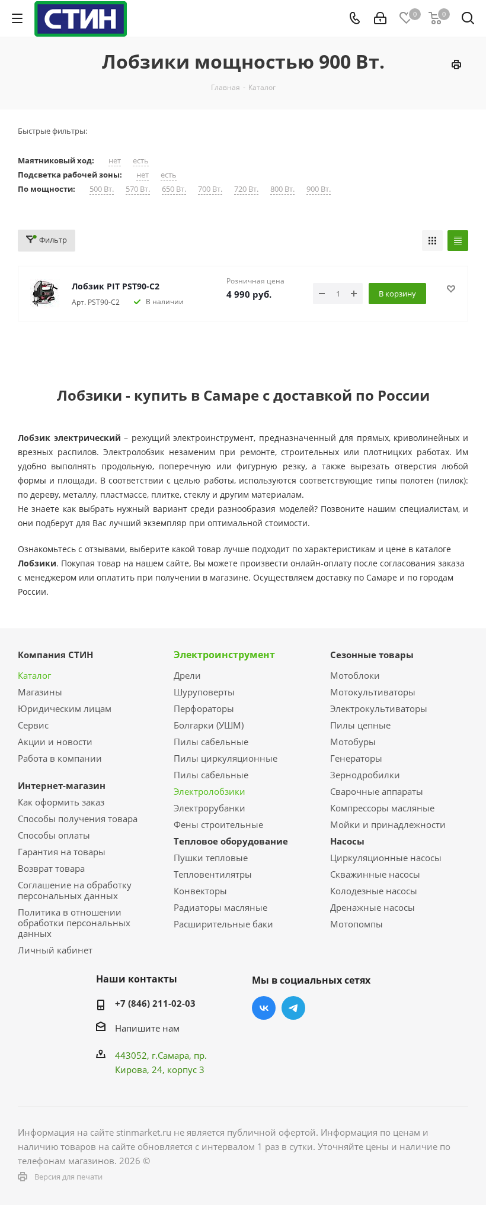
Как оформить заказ (61, 802)
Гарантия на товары (61, 852)
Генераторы (356, 758)
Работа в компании (60, 758)
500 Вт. (101, 189)
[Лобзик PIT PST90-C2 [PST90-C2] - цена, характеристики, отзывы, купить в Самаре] (45, 293)
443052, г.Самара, (154, 1055)
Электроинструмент (224, 654)
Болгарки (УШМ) (209, 725)
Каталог (34, 675)
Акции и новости (55, 742)
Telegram (293, 1008)
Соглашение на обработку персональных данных (75, 890)
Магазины (40, 692)
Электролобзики (209, 791)
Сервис (33, 725)
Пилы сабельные (211, 742)
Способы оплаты (54, 835)
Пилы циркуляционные (225, 758)
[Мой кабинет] (380, 18)
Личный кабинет (55, 950)
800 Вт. (282, 189)
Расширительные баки (223, 924)
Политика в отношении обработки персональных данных (74, 922)
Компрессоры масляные (382, 808)
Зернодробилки (365, 775)
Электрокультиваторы (378, 708)
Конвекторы (200, 891)
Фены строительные (218, 824)
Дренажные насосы (372, 907)
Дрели (187, 675)
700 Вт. (210, 189)
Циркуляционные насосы (386, 858)
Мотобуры (353, 742)
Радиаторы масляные (220, 907)
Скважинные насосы (375, 874)
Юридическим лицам (64, 708)
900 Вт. (318, 189)
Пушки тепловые (211, 858)
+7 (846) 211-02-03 (155, 1003)
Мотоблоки (355, 675)
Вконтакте (264, 1008)
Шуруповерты (204, 692)
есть (141, 161)
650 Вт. (174, 189)
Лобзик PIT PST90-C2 (115, 286)
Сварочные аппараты (376, 791)
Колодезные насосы (373, 891)
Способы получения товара (78, 818)
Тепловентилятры (213, 874)
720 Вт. (246, 189)
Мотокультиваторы (372, 692)
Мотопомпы (356, 924)
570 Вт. (138, 189)
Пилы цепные (360, 725)
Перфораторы (204, 708)
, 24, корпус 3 (175, 1069)
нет (114, 161)
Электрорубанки (209, 808)
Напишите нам (147, 1028)
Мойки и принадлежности (388, 824)
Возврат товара (51, 868)
